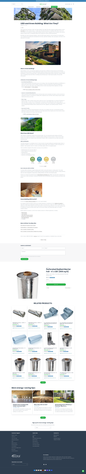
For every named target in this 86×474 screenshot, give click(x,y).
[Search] (22, 4)
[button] (31, 7)
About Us (34, 435)
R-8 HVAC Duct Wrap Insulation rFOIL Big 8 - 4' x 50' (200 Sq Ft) (50, 348)
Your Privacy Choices (36, 444)
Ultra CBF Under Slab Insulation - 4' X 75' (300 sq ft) (34, 348)
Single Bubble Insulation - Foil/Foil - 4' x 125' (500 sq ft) (19, 323)
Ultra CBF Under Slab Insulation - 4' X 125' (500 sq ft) (19, 348)
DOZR (45, 166)
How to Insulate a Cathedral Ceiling (27, 229)
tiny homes (23, 30)
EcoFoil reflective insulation (31, 201)
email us (35, 236)
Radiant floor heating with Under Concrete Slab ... (20, 405)
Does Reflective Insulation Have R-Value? (28, 225)
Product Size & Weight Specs (16, 447)
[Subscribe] (50, 428)
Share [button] (22, 27)
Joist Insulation (24, 213)
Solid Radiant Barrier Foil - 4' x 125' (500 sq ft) (66, 348)
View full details (67, 287)
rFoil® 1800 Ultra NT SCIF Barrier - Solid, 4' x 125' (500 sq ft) (66, 373)
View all (43, 382)
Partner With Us (35, 441)
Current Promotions (15, 450)
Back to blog (43, 239)
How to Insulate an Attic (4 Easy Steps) (33, 89)
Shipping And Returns (15, 439)
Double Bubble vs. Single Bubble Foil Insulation (29, 227)
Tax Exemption (14, 446)
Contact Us (13, 436)
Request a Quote (14, 435)
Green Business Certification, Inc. (43, 174)
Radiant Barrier (24, 212)
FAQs (12, 441)
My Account (13, 449)
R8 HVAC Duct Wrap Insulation (27, 216)
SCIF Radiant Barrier (25, 217)
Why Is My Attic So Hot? (40, 404)
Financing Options (14, 444)
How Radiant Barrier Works (37, 438)
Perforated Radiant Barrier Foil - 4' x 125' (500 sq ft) (34, 373)
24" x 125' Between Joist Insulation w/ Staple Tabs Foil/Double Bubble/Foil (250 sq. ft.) (66, 323)
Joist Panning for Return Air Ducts (32, 114)
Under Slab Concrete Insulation (27, 215)
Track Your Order (14, 438)
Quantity (47, 279)
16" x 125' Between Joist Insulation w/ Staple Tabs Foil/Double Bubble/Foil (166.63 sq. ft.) (50, 323)
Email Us (55, 436)
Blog (33, 436)
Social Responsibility (36, 446)
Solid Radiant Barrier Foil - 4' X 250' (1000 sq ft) (19, 373)
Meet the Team (35, 439)
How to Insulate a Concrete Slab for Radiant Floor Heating (31, 231)
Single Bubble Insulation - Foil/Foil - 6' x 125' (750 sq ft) (35, 323)
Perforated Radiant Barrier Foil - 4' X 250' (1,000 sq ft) (50, 373)
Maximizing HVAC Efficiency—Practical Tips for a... (63, 405)
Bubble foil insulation (58, 203)
